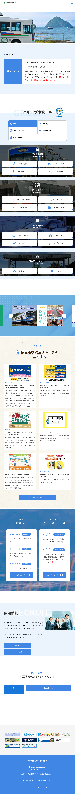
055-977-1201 (35, 769)
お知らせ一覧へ (21, 575)
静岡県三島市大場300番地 (38, 767)
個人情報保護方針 (28, 780)
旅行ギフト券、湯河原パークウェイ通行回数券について (37, 774)
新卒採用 (17, 645)
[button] (34, 38)
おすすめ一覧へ (37, 497)
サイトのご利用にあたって (44, 780)
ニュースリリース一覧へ (54, 575)
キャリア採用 (17, 652)
